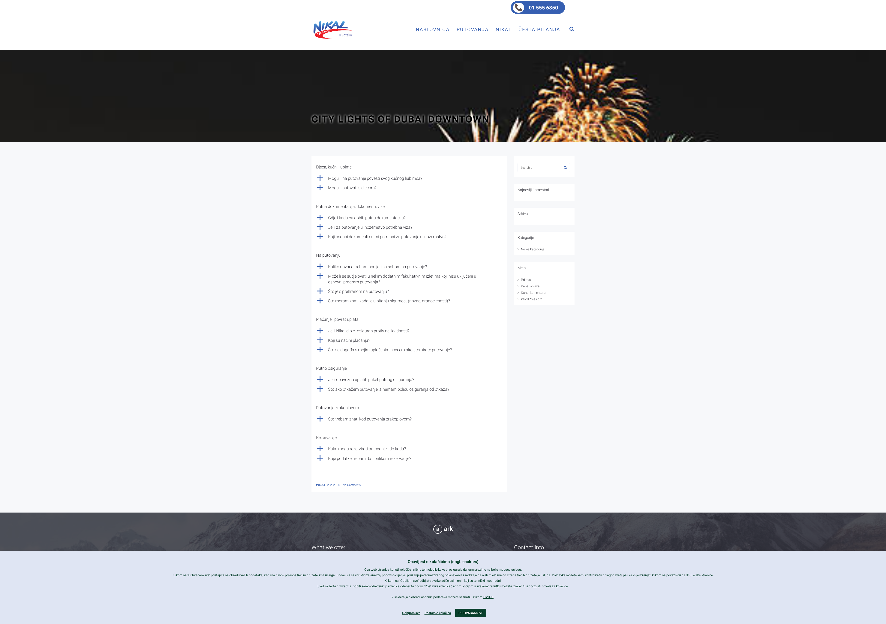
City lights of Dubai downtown (400, 119)
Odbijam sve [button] (411, 613)
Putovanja (473, 29)
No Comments (352, 485)
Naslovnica (433, 29)
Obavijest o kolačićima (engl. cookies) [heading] (443, 561)
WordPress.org (531, 299)
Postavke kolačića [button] (438, 613)
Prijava (526, 280)
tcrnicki (321, 485)
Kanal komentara (533, 292)
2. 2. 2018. (334, 485)
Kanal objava (530, 286)
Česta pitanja (539, 29)
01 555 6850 (543, 8)
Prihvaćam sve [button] (470, 613)
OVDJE (488, 597)
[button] (409, 178)
